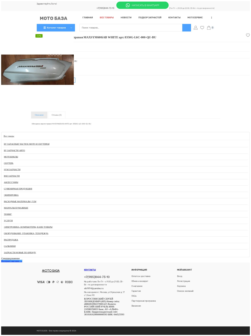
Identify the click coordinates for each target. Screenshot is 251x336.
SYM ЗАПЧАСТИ (12, 169)
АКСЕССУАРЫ (11, 182)
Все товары (9, 136)
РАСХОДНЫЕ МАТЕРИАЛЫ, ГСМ (20, 201)
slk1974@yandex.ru (94, 288)
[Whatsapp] (142, 8)
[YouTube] (101, 318)
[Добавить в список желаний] (248, 35)
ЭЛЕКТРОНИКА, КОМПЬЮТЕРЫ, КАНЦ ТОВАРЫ (28, 227)
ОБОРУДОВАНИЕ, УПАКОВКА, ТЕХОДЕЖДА (26, 233)
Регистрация (183, 281)
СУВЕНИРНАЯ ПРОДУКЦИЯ (18, 189)
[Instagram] (97, 318)
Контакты (90, 270)
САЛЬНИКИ (10, 246)
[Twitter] (93, 318)
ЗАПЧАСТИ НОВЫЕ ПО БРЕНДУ (20, 252)
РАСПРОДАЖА (11, 240)
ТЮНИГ (8, 214)
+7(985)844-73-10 (105, 8)
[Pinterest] (109, 318)
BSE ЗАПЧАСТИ (12, 176)
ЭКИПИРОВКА (11, 195)
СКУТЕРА (8, 163)
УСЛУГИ (8, 221)
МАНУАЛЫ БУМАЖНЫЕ (16, 208)
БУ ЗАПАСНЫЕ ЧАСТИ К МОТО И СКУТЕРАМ (26, 144)
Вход (179, 276)
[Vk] (85, 318)
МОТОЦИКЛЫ (11, 157)
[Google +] (105, 318)
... (210, 18)
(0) (57, 115)
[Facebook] (89, 318)
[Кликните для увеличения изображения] (37, 69)
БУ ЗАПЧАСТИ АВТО (14, 150)
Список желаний (185, 291)
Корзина (181, 286)
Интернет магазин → (11, 261)
